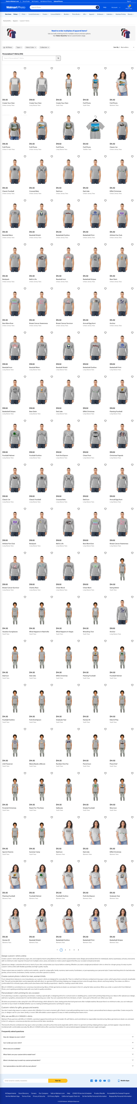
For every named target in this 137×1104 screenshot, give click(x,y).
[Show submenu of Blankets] (69, 14)
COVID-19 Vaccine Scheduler (82, 1093)
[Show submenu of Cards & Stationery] (40, 14)
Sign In (129, 1)
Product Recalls (99, 1093)
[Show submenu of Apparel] (94, 14)
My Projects (35, 1)
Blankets (66, 14)
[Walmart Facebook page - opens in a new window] (91, 1081)
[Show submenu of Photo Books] (80, 14)
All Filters (9, 47)
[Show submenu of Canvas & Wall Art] (61, 14)
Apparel (91, 14)
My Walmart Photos (46, 1)
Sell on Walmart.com (58, 1093)
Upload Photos (58, 1)
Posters (45, 14)
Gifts (84, 14)
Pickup (15, 14)
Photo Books (76, 14)
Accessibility (111, 1093)
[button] (14, 68)
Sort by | (117, 47)
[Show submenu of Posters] (48, 14)
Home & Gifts (7, 21)
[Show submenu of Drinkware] (104, 14)
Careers (33, 1093)
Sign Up (57, 1081)
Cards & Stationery (34, 14)
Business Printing (121, 14)
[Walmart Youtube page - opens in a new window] (104, 1081)
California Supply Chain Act (71, 1096)
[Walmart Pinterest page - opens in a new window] (100, 1081)
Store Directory (23, 1093)
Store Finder (26, 1)
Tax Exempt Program (123, 1093)
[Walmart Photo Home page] (16, 7)
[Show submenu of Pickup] (19, 14)
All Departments (10, 1093)
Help (104, 7)
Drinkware (100, 14)
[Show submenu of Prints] (26, 14)
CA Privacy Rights (53, 1096)
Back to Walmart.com (12, 1)
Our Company (43, 1093)
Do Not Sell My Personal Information (94, 1096)
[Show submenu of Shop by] (133, 14)
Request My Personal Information (120, 1096)
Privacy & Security (39, 1096)
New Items (8, 14)
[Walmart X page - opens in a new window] (96, 1081)
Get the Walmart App (12, 1096)
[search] (58, 58)
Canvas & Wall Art (55, 14)
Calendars (109, 14)
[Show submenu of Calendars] (113, 14)
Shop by (130, 14)
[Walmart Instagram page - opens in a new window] (109, 1081)
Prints (23, 14)
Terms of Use (26, 1096)
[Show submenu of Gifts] (86, 14)
